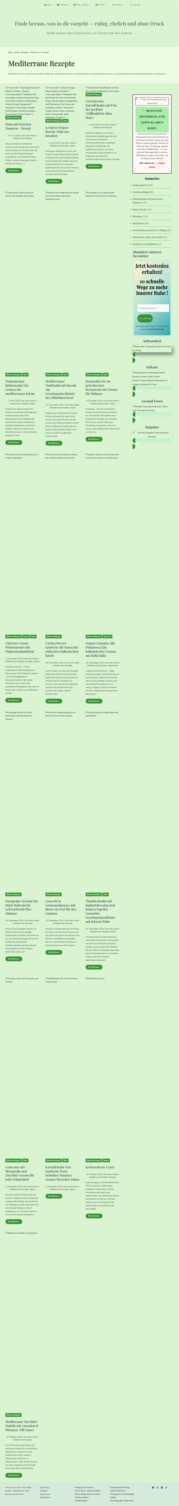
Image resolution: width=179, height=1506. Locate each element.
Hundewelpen (81, 1500)
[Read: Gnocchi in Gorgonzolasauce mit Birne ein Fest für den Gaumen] (62, 801)
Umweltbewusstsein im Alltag (149, 230)
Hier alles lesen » (14, 171)
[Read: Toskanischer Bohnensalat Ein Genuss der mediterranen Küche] (22, 282)
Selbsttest (138, 223)
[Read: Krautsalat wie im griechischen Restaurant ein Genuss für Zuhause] (103, 282)
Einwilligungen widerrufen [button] (121, 1500)
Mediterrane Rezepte (13, 117)
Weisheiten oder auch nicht (147, 237)
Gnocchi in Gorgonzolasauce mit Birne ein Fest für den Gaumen (60, 907)
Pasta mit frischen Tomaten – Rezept (18, 126)
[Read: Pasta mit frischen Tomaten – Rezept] (22, 101)
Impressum (45, 1494)
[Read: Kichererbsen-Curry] (103, 1067)
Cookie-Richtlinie (117, 1490)
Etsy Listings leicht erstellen (87, 1494)
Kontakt (43, 1490)
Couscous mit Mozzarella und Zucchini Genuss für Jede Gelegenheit (19, 1173)
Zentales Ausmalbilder (145, 244)
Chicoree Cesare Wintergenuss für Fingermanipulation (19, 647)
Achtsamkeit (139, 185)
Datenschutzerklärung (155, 329)
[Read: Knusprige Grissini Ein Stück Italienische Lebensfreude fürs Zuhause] (22, 801)
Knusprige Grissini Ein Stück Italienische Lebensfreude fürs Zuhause (21, 907)
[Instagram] (157, 1488)
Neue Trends (139, 209)
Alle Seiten (45, 1497)
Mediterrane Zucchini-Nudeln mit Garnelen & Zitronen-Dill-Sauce (21, 1425)
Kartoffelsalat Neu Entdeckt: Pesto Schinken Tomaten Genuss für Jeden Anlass (62, 1173)
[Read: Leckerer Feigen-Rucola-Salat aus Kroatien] (62, 102)
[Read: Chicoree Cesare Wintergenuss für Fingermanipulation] (22, 543)
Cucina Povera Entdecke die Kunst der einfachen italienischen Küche (62, 649)
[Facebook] (153, 1488)
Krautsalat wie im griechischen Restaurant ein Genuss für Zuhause (102, 387)
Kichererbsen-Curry (100, 1167)
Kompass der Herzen (84, 1487)
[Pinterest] (162, 1488)
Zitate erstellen (82, 1497)
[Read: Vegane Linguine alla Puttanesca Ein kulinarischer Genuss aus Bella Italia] (103, 543)
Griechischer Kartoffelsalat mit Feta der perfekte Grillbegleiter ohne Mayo (101, 109)
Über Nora (44, 1487)
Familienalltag (140, 192)
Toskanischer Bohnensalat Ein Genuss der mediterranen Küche (20, 387)
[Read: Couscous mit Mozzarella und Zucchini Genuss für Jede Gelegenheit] (22, 1067)
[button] (89, 5)
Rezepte (25, 636)
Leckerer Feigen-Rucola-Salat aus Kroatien (57, 131)
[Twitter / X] (166, 1488)
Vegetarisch (107, 636)
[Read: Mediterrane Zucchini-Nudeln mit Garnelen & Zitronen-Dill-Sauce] (22, 1322)
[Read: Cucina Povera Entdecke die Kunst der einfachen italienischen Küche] (62, 543)
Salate (65, 121)
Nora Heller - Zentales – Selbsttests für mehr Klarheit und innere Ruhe (18, 1490)
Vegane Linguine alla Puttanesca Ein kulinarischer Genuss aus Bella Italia (101, 649)
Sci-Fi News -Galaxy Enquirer (88, 1490)
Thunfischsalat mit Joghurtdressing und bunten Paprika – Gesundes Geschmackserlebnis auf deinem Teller (100, 911)
